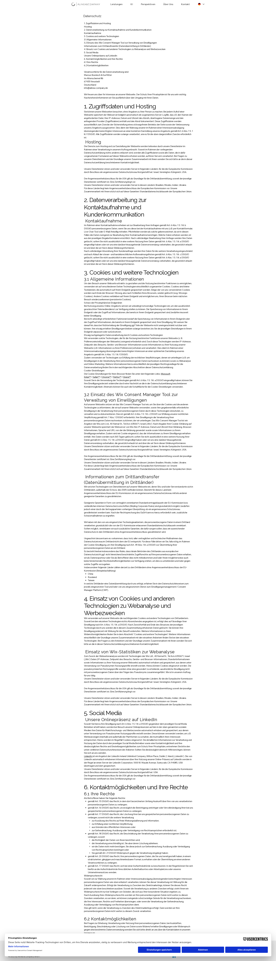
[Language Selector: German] (201, 4)
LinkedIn (88, 756)
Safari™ (96, 377)
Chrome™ (106, 377)
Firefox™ (117, 377)
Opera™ (127, 377)
